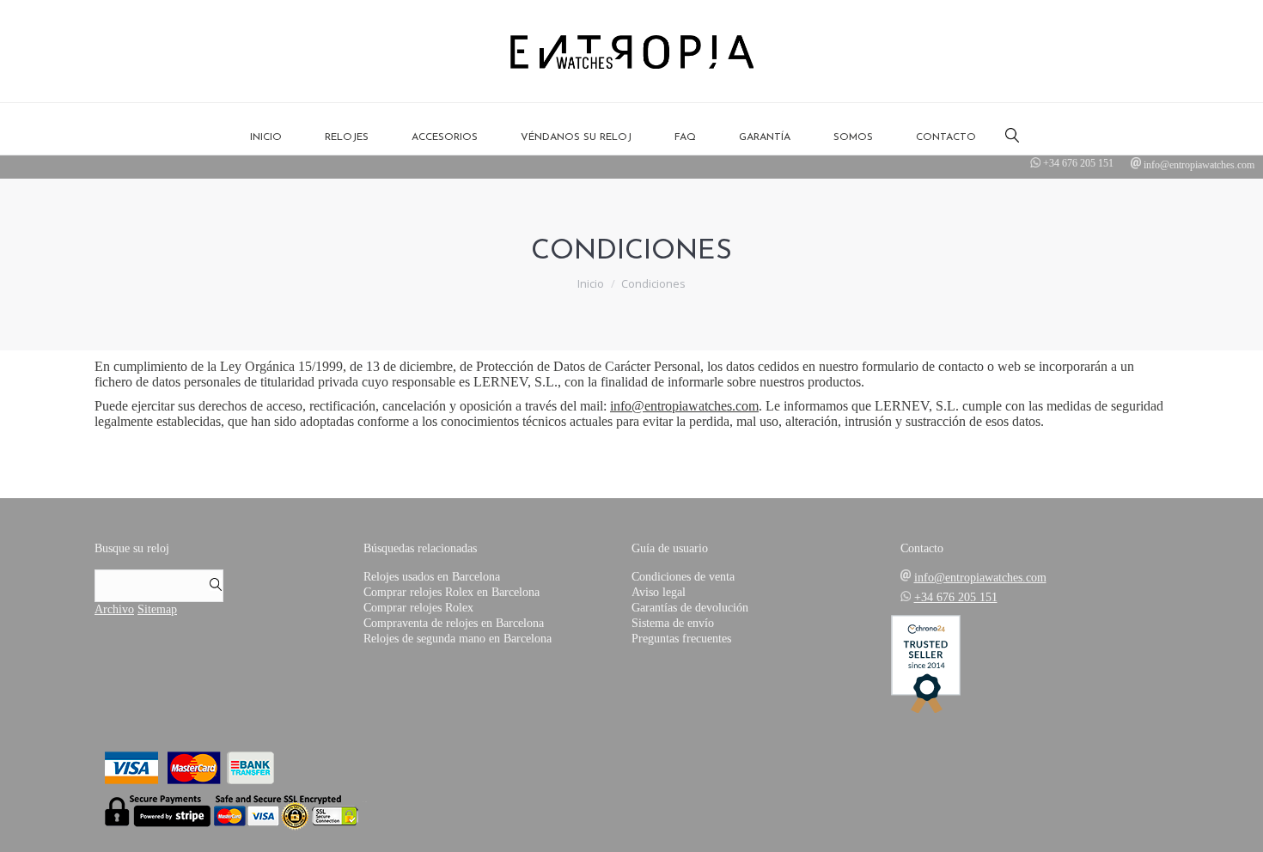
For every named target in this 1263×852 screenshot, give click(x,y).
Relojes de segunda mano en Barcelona (457, 638)
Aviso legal (659, 592)
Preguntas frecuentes (681, 638)
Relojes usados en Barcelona (431, 576)
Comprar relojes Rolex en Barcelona (451, 592)
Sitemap (157, 609)
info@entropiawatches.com (1199, 165)
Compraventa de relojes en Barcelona (453, 623)
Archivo (114, 609)
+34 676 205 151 (1078, 163)
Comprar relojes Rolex (418, 607)
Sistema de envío (673, 623)
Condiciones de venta (683, 576)
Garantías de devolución (690, 607)
